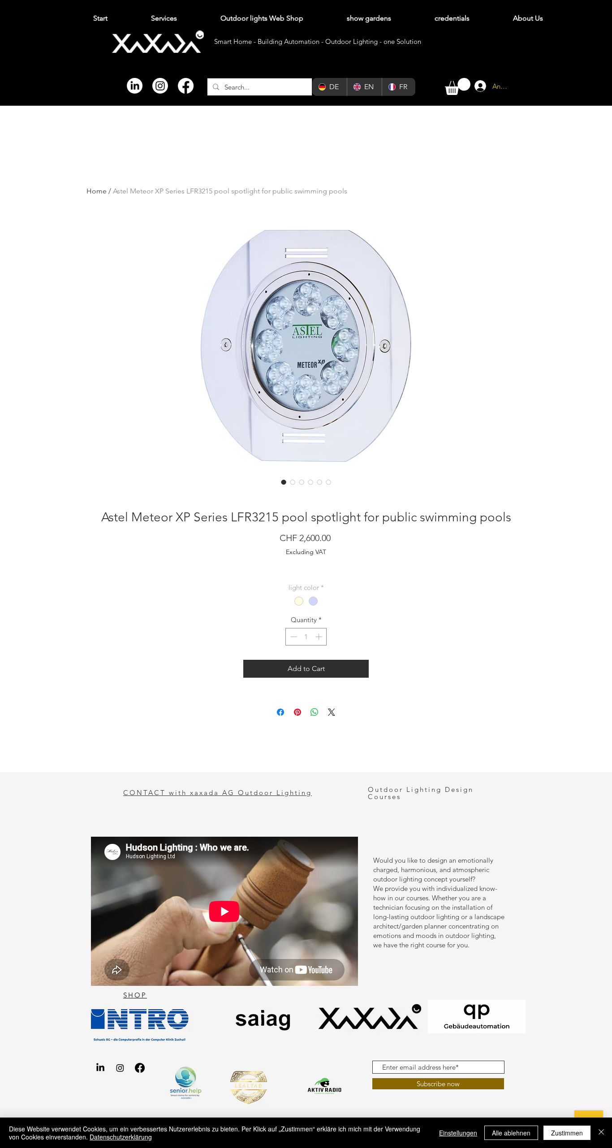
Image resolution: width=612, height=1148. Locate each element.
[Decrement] (293, 636)
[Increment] (320, 636)
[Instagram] (160, 86)
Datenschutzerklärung (121, 1136)
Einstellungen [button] (458, 1132)
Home (96, 191)
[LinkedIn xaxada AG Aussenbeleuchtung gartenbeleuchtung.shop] (100, 1068)
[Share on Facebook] (280, 712)
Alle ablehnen (511, 1132)
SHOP (135, 995)
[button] (457, 86)
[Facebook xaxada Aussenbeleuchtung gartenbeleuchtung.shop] (140, 1068)
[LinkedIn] (134, 86)
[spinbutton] (306, 636)
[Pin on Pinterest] (297, 712)
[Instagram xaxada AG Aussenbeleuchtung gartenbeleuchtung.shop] (120, 1068)
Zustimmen (567, 1132)
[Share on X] (331, 712)
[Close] (601, 1133)
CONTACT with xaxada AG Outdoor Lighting (217, 792)
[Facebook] (186, 86)
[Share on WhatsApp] (314, 712)
